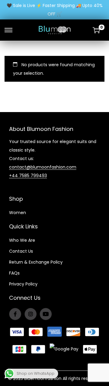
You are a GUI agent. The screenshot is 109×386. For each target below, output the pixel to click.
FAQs (14, 273)
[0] (96, 30)
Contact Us (21, 251)
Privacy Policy (23, 284)
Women (17, 213)
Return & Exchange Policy (36, 262)
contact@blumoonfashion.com (42, 167)
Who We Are (22, 240)
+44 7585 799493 (28, 176)
